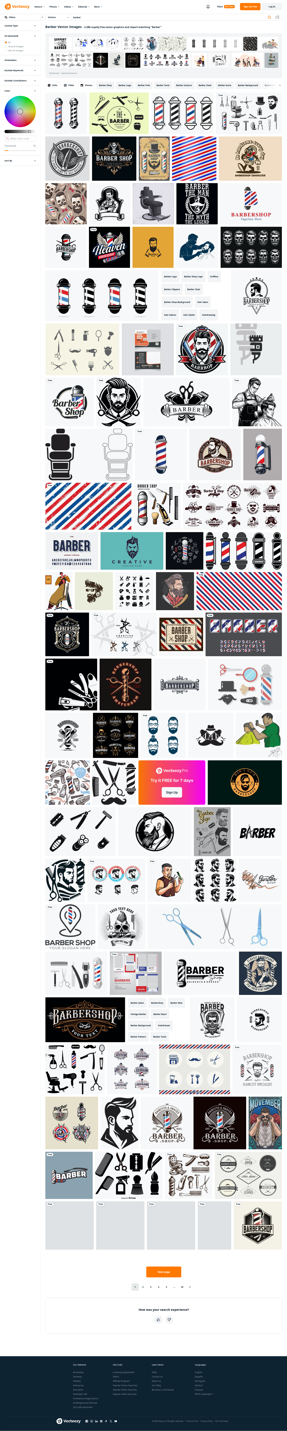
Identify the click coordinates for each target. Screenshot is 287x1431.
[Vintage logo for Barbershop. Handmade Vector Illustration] (71, 1123)
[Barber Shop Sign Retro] (181, 634)
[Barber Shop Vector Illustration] (169, 880)
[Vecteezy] (17, 7)
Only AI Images (16, 46)
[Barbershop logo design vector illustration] (259, 1019)
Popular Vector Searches (125, 1385)
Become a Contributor (163, 1389)
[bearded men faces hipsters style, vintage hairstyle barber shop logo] (163, 735)
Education (78, 1389)
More (97, 6)
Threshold (10, 145)
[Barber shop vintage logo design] (193, 1123)
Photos (53, 6)
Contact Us (157, 1376)
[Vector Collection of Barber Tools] (119, 113)
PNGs (71, 85)
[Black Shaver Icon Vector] (80, 831)
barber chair (205, 85)
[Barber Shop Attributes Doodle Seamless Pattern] (67, 782)
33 (182, 1286)
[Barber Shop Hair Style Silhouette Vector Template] (153, 247)
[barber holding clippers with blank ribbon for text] (109, 203)
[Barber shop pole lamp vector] (244, 551)
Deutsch (199, 1385)
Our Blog (156, 1385)
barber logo (124, 85)
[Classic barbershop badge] (260, 973)
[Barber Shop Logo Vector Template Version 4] (256, 295)
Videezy (77, 1381)
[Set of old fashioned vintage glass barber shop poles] (182, 113)
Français (199, 1389)
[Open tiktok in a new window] (106, 1421)
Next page (164, 1272)
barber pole (144, 85)
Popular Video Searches (125, 1394)
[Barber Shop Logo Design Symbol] (70, 926)
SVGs (54, 85)
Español (199, 1376)
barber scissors (184, 85)
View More (271, 60)
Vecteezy (77, 1376)
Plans (220, 6)
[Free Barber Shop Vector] (245, 684)
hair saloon (170, 314)
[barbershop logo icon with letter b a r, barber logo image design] (256, 349)
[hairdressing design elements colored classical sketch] (157, 506)
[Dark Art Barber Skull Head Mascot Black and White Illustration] (251, 247)
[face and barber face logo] (118, 402)
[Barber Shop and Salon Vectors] (82, 349)
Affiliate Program (121, 1381)
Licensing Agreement (123, 1372)
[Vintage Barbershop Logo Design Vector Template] (258, 1225)
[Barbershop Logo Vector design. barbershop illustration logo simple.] (200, 973)
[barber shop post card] (148, 349)
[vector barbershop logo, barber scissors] (65, 247)
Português (200, 1381)
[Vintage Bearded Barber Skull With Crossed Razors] (212, 1019)
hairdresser (164, 1025)
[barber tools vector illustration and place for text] (71, 684)
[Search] (269, 17)
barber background (248, 85)
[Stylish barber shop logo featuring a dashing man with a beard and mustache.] (131, 551)
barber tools (163, 85)
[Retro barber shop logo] (116, 880)
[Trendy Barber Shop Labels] (248, 1175)
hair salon (202, 302)
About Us (156, 1381)
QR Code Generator (83, 1407)
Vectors (38, 6)
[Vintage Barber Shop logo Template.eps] (68, 735)
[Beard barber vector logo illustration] (94, 591)
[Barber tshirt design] (197, 203)
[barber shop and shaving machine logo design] (186, 402)
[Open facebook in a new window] (87, 1421)
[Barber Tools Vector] (194, 1069)
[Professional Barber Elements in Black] (120, 1225)
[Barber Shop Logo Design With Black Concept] (65, 880)
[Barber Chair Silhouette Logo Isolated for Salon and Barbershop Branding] (89, 454)
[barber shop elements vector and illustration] (249, 113)
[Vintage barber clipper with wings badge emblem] (67, 158)
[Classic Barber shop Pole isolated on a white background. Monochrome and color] (69, 1175)
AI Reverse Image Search (85, 1398)
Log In (272, 6)
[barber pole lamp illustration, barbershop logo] (66, 113)
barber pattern (272, 85)
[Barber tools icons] (129, 1175)
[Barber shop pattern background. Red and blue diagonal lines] (239, 591)
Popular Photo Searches (125, 1389)
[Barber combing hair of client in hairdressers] (58, 591)
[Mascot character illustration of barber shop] (250, 158)
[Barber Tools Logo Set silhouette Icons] (114, 782)
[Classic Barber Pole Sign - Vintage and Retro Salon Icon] (262, 454)
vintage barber (138, 1014)
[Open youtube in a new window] (115, 1421)
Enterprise (78, 1385)
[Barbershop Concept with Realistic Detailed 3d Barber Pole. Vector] (184, 551)
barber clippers (172, 289)
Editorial (82, 6)
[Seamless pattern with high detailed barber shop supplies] (66, 203)
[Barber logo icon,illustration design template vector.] (210, 735)
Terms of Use (192, 1421)
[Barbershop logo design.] (85, 1019)
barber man (176, 1002)
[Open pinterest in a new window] (101, 1421)
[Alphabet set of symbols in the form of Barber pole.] (243, 634)
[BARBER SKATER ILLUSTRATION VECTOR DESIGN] (214, 1225)
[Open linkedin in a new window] (96, 1421)
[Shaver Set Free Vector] (76, 973)
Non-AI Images (15, 50)
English (198, 1372)
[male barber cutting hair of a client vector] (259, 735)
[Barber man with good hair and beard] (175, 591)
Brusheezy (78, 1372)
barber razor (160, 1014)
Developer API (80, 1394)
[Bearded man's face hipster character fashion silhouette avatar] (171, 1225)
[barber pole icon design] (161, 454)
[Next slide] (277, 85)
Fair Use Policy (221, 1421)
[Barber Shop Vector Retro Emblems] (115, 735)
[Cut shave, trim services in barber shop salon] (154, 158)
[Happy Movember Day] (265, 1123)
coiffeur (214, 276)
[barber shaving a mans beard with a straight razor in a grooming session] (197, 247)
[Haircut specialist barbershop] (257, 1069)
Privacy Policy (207, 1421)
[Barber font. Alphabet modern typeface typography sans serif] (71, 551)
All (9, 42)
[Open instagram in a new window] (91, 1421)
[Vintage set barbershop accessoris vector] (188, 1175)
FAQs (154, 1372)
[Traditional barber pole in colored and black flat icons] (101, 295)
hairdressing (208, 314)
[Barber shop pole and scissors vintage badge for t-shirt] (125, 684)
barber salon (137, 1002)
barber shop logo (193, 276)
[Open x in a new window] (111, 1421)
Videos (67, 6)
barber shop (105, 85)
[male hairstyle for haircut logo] (245, 782)
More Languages (203, 1394)
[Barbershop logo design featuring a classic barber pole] (69, 402)
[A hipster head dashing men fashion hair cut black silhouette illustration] (215, 880)
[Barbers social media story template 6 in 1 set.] (136, 973)
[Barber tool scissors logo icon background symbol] (124, 634)
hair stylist (189, 314)
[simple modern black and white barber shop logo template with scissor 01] (257, 831)
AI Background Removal (85, 1402)
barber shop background (177, 302)
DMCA (116, 1376)
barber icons (224, 85)
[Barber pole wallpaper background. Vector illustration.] (194, 158)
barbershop (157, 1002)
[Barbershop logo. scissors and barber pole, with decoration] (114, 158)
